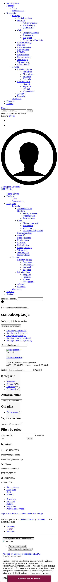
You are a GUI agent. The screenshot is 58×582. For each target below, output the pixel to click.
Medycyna (27, 37)
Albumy (20, 94)
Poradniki (21, 96)
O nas (14, 8)
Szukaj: (4, 370)
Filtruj (30, 438)
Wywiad (26, 89)
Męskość (21, 45)
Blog (8, 492)
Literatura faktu (23, 81)
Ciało (19, 30)
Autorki (9, 504)
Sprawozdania (18, 11)
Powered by (21, 554)
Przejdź (37, 370)
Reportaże (27, 86)
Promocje (10, 501)
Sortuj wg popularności (16, 330)
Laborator (41, 519)
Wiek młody (22, 59)
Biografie (27, 84)
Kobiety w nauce (30, 23)
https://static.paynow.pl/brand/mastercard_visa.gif (22, 513)
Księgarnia (11, 13)
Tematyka (16, 15)
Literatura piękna (24, 69)
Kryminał (27, 76)
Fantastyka (27, 72)
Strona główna (12, 3)
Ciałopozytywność (31, 32)
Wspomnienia (28, 91)
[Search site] (2, 303)
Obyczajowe (28, 74)
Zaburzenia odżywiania (33, 40)
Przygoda (27, 79)
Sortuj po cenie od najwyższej (19, 340)
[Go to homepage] (6, 189)
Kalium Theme (27, 519)
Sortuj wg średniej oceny (17, 333)
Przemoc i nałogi (24, 42)
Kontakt (9, 103)
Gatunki (15, 67)
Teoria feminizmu (24, 18)
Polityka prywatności (15, 509)
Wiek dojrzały (23, 62)
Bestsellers (11, 499)
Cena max (39, 435)
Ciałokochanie (14, 357)
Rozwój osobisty (24, 57)
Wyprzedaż (16, 98)
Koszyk (5, 108)
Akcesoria (10, 382)
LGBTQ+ (21, 52)
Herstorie (21, 20)
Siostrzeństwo (29, 28)
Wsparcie (10, 101)
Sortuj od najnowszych (16, 335)
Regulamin (11, 506)
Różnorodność (23, 64)
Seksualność (28, 35)
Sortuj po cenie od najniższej (18, 338)
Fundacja (10, 6)
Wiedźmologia (29, 25)
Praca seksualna (24, 47)
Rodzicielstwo (23, 54)
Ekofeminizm (23, 50)
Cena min (5, 435)
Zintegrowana (12, 412)
